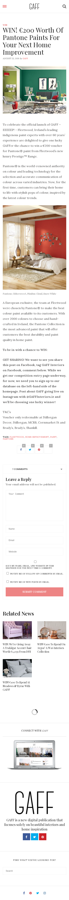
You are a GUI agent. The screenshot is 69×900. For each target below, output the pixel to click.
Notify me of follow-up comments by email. (36, 573)
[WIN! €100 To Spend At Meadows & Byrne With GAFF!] (17, 668)
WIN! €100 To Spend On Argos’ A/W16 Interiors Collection (51, 648)
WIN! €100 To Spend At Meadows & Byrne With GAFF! (16, 686)
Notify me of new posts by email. (29, 581)
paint (53, 437)
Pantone (8, 439)
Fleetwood (17, 437)
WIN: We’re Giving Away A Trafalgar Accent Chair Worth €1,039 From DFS (17, 648)
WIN (5, 25)
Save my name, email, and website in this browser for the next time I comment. (30, 567)
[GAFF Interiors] (34, 6)
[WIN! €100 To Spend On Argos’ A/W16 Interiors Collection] (51, 630)
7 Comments (20, 469)
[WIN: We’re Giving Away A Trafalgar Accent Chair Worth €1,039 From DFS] (17, 630)
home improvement (37, 437)
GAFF (25, 58)
